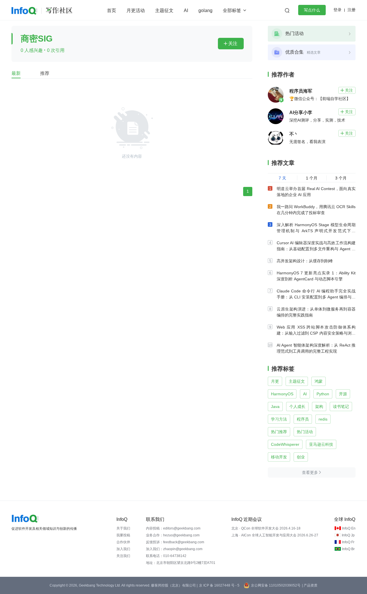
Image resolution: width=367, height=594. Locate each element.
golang (205, 10)
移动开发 (279, 457)
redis (323, 419)
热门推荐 (279, 431)
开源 (343, 394)
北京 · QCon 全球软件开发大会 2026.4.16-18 (265, 528)
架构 (319, 406)
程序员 (303, 419)
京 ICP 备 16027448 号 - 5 (219, 585)
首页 (111, 10)
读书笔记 (341, 406)
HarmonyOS (282, 394)
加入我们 (123, 549)
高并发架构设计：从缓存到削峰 (305, 261)
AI (186, 10)
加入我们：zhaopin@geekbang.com (174, 549)
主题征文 (164, 10)
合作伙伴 (123, 542)
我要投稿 (123, 535)
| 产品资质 (309, 585)
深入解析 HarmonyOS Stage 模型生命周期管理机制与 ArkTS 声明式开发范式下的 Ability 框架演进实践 (316, 230)
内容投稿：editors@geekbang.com (173, 528)
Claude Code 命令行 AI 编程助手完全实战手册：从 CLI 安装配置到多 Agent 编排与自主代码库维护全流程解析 (316, 297)
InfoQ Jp (348, 535)
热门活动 (305, 431)
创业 (301, 457)
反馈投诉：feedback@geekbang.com (175, 542)
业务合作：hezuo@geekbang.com (173, 535)
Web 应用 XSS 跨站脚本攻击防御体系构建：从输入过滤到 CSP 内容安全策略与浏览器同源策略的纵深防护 (316, 333)
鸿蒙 (319, 381)
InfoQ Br (348, 549)
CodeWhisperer (285, 444)
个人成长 (297, 406)
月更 (275, 381)
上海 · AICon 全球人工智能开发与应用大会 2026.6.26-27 (274, 535)
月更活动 (135, 10)
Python (323, 394)
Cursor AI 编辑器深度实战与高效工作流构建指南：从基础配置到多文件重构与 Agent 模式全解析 (316, 249)
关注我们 (123, 556)
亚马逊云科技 (321, 444)
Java (275, 406)
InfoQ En (349, 528)
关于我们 (123, 528)
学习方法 (279, 419)
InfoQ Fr (348, 542)
